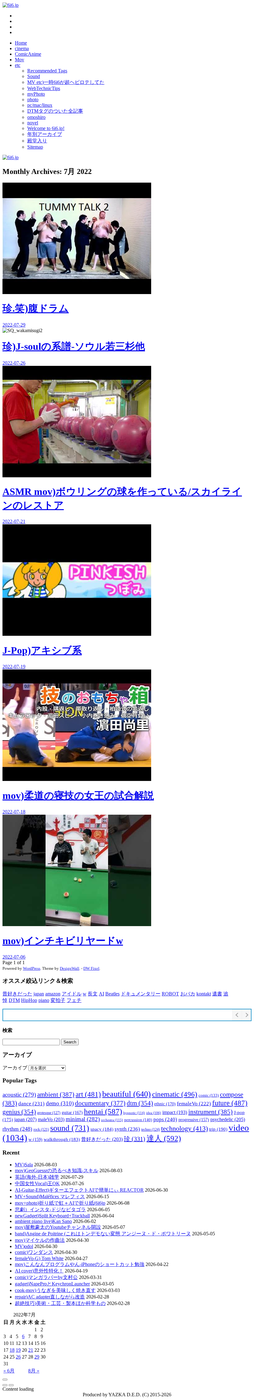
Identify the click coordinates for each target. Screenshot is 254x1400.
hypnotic (134, 1113)
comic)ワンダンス (34, 1252)
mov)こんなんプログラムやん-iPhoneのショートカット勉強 (79, 1264)
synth (127, 1129)
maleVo (51, 1119)
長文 (93, 993)
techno (150, 1129)
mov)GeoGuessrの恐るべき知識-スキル (56, 1170)
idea (153, 1113)
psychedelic (227, 1119)
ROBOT (170, 993)
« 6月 (9, 1370)
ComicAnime (28, 54)
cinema (22, 48)
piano (43, 1000)
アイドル (71, 993)
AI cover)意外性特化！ (39, 1270)
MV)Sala (24, 1164)
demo (60, 1103)
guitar (72, 1112)
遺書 (217, 993)
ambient (55, 1094)
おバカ (187, 993)
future (229, 1103)
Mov (19, 59)
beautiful (126, 1094)
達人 (164, 1138)
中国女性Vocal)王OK (37, 1183)
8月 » (33, 1370)
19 (18, 1350)
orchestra (112, 1120)
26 (18, 1356)
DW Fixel (91, 968)
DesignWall (69, 968)
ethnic (165, 1103)
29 (36, 1356)
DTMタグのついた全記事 (55, 111)
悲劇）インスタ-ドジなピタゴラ (50, 1209)
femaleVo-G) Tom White (39, 1258)
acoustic (19, 1094)
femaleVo (194, 1104)
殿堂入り (37, 140)
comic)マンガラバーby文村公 (46, 1277)
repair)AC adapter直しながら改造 (50, 1296)
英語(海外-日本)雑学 (37, 1177)
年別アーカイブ (44, 134)
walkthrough (62, 1139)
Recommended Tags (47, 70)
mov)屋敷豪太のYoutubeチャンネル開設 (58, 1227)
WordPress (31, 968)
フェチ (74, 1000)
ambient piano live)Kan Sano (43, 1221)
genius (19, 1111)
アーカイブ (14, 1067)
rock (41, 1129)
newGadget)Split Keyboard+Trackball (52, 1215)
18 (12, 1350)
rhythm (17, 1129)
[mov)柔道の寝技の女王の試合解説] (4, 1385)
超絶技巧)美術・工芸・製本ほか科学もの (60, 1303)
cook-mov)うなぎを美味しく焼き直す (55, 1290)
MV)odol (24, 1246)
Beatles (112, 993)
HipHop (29, 1000)
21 (30, 1350)
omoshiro (36, 117)
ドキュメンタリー (140, 993)
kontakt (203, 993)
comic (209, 1095)
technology (184, 1128)
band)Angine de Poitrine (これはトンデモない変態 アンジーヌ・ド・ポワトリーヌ (103, 1233)
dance (31, 1104)
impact (174, 1112)
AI (101, 993)
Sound (33, 76)
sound (69, 1128)
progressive (193, 1119)
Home (21, 43)
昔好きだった (17, 993)
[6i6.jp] (10, 5)
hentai (103, 1111)
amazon (52, 993)
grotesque (48, 1113)
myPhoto (36, 94)
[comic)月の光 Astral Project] (11, 1385)
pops (165, 1119)
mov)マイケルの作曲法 (40, 1240)
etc (17, 65)
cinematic (174, 1094)
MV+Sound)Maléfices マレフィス (50, 1196)
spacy (101, 1129)
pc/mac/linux (39, 105)
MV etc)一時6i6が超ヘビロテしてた (65, 82)
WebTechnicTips (43, 88)
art (88, 1094)
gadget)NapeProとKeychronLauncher (52, 1283)
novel (32, 122)
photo (32, 99)
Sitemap (35, 147)
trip (218, 1129)
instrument (210, 1112)
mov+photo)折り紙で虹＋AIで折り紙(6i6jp (60, 1203)
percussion (138, 1119)
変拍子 (57, 1000)
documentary (100, 1103)
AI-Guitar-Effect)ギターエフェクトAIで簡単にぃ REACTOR (79, 1190)
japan (38, 993)
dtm (140, 1103)
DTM (14, 1000)
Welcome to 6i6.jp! (45, 128)
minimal (83, 1119)
